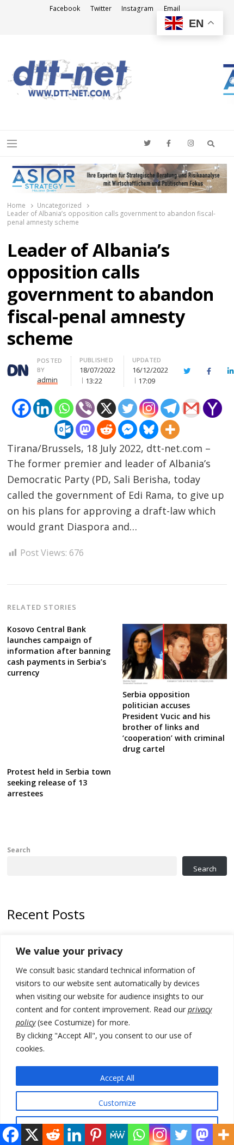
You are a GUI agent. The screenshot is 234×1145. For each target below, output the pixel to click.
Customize (117, 1103)
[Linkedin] (42, 408)
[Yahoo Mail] (212, 408)
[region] (117, 1039)
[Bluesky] (148, 429)
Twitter (101, 8)
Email (172, 8)
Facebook (65, 8)
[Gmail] (191, 408)
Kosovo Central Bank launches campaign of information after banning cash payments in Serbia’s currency (58, 651)
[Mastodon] (85, 429)
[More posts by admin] (18, 367)
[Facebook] (21, 408)
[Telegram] (170, 408)
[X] (106, 408)
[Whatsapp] (63, 408)
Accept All (117, 1078)
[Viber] (85, 408)
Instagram (137, 8)
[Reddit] (106, 429)
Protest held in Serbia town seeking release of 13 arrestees (59, 782)
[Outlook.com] (63, 429)
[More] (170, 429)
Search (18, 849)
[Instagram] (148, 408)
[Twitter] (127, 408)
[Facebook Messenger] (127, 429)
